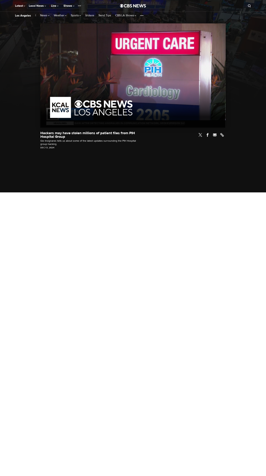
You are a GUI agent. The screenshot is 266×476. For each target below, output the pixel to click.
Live (54, 6)
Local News (37, 5)
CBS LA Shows (125, 15)
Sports (75, 15)
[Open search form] (249, 5)
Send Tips (104, 15)
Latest (19, 5)
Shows (68, 5)
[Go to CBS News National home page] (133, 6)
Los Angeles (23, 15)
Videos (89, 15)
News (44, 15)
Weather (59, 15)
